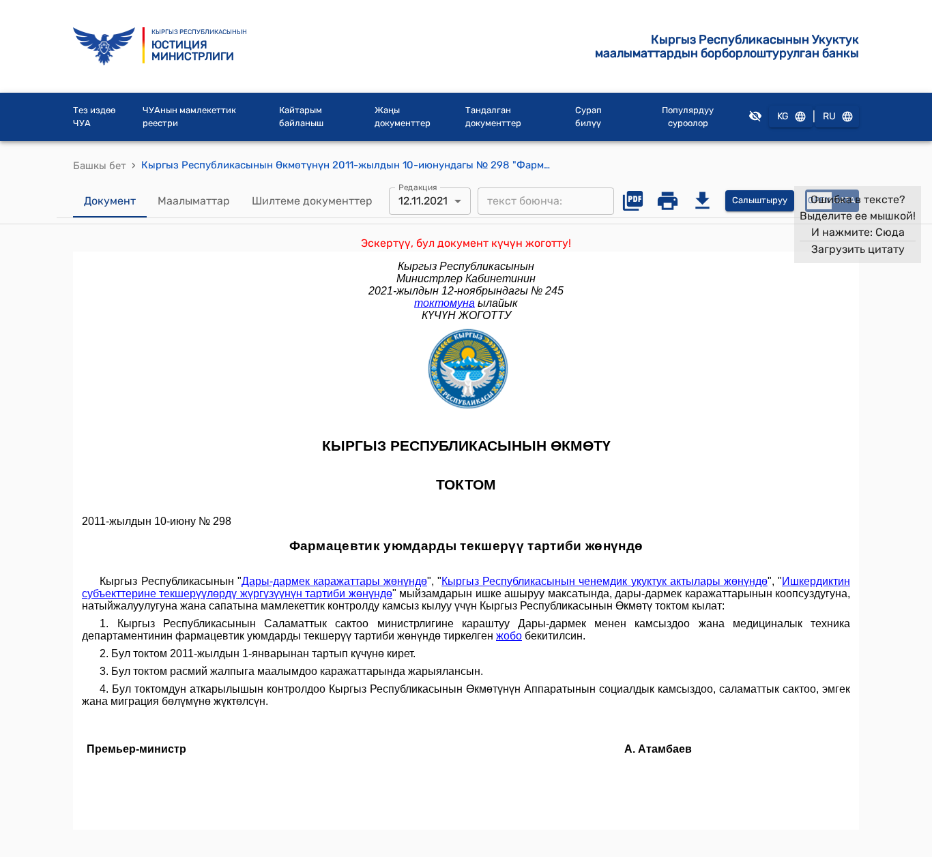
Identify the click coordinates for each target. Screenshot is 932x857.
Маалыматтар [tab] (194, 200)
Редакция (417, 187)
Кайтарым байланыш (301, 117)
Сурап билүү (588, 117)
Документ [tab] (110, 200)
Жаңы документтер (403, 117)
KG (783, 116)
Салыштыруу (759, 200)
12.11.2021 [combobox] (423, 200)
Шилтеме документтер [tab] (312, 200)
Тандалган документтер (493, 117)
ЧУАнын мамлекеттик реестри (189, 117)
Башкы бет (99, 166)
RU (829, 116)
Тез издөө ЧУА (94, 117)
